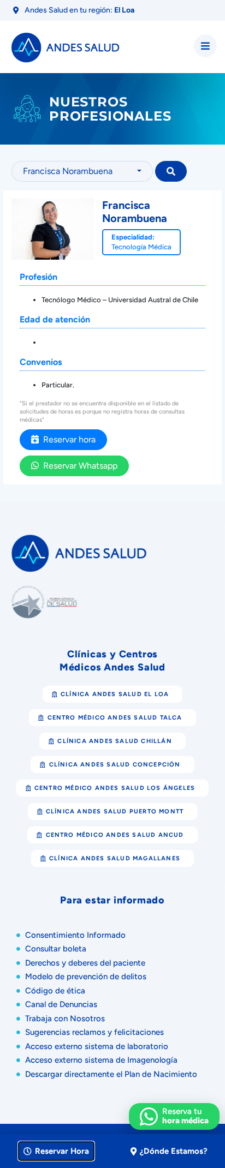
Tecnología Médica (141, 247)
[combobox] (82, 171)
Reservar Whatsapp (78, 465)
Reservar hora (67, 439)
